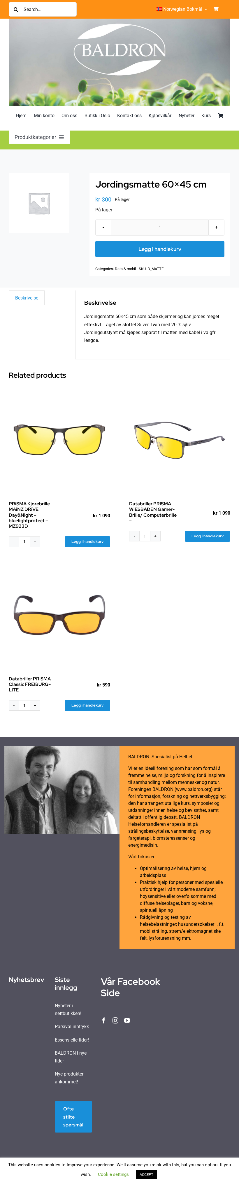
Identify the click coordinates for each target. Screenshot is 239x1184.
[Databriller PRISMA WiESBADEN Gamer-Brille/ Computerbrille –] (180, 440)
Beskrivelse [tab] (26, 298)
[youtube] (127, 1020)
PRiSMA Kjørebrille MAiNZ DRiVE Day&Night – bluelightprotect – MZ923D (29, 515)
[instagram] (115, 1020)
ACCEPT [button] (146, 1174)
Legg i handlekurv (159, 249)
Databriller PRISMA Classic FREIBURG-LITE (30, 684)
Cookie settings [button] (113, 1174)
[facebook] (104, 1020)
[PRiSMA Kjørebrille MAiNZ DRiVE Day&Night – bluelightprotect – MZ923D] (59, 440)
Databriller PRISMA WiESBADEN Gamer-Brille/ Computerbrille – (153, 512)
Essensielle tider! (72, 1040)
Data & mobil (125, 269)
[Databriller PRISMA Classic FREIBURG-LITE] (59, 615)
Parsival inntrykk (72, 1026)
